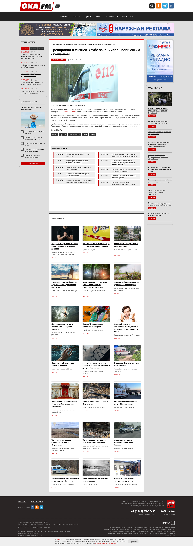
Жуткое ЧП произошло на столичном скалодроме (93, 325)
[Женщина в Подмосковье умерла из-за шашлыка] (127, 360)
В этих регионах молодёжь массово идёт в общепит (78, 168)
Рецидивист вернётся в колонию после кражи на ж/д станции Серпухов (64, 246)
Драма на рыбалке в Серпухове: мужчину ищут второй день (126, 283)
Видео (75, 17)
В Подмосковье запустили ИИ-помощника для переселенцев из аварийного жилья (123, 163)
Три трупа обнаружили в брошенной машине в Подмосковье (61, 442)
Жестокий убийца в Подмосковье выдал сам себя (159, 133)
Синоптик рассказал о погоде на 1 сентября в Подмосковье (33, 92)
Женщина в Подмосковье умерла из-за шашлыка (127, 364)
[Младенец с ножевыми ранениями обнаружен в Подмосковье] (127, 437)
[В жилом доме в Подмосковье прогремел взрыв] (127, 241)
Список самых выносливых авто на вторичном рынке (123, 177)
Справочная (110, 17)
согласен (59, 539)
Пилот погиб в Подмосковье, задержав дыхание (62, 364)
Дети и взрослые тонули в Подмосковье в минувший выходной (62, 326)
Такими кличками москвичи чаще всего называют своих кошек (32, 83)
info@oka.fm (167, 511)
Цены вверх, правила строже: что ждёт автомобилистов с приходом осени (79, 181)
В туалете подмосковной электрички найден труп (124, 479)
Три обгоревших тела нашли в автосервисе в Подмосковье (94, 441)
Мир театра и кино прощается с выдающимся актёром (77, 162)
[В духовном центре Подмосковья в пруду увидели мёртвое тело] (65, 475)
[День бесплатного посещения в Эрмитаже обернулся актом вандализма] (65, 398)
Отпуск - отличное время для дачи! (35, 144)
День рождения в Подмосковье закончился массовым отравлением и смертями (95, 284)
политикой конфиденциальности (106, 543)
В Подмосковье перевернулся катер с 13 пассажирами (125, 402)
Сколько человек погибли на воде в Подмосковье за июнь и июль (96, 245)
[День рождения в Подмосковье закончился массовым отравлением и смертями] (96, 279)
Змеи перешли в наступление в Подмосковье (95, 402)
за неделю (25, 48)
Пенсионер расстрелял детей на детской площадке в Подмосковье (160, 204)
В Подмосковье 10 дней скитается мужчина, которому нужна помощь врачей (159, 169)
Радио (86, 17)
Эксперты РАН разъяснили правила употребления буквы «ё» (124, 170)
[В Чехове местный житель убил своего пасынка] (96, 475)
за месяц (33, 48)
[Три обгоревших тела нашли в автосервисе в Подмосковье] (96, 437)
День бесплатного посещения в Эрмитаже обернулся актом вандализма (64, 403)
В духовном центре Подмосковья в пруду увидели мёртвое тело (65, 479)
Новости (63, 17)
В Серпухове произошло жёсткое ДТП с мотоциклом (159, 214)
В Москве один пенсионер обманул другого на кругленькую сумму (160, 181)
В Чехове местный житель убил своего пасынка (95, 479)
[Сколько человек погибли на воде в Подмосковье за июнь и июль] (96, 241)
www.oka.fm (107, 529)
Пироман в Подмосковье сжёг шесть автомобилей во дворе (158, 122)
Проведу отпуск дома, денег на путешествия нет (34, 150)
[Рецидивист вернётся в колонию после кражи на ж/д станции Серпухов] (65, 241)
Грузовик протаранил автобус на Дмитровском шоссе (77, 174)
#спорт (54, 134)
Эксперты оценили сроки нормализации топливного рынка (123, 183)
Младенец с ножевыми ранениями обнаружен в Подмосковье (123, 442)
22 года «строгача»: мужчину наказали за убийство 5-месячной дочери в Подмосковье (96, 365)
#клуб (85, 134)
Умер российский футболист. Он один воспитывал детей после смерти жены (64, 284)
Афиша (97, 17)
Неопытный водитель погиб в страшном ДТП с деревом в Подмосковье (158, 111)
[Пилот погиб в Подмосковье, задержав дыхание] (65, 360)
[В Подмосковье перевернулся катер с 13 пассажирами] (127, 398)
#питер (92, 134)
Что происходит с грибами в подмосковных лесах (31, 75)
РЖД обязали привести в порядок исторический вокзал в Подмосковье (124, 155)
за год (41, 48)
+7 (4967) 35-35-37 (143, 511)
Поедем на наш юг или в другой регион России (33, 138)
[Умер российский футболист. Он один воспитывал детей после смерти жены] (65, 279)
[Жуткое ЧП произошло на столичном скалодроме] (96, 321)
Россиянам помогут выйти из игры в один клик (78, 155)
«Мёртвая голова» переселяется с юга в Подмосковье (33, 66)
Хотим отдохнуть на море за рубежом (34, 132)
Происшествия (63, 44)
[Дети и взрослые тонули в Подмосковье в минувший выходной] (65, 321)
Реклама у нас (127, 17)
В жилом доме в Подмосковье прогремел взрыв (126, 245)
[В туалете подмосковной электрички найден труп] (127, 475)
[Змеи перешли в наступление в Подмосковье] (96, 398)
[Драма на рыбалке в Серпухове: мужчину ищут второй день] (127, 279)
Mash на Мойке (70, 112)
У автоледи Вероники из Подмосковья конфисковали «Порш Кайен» (158, 157)
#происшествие (74, 134)
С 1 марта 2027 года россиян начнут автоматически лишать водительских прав (31, 56)
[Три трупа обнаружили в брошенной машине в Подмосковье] (65, 437)
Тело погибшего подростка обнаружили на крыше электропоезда (157, 192)
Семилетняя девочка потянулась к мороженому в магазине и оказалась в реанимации (160, 144)
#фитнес (63, 134)
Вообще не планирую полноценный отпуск (32, 156)
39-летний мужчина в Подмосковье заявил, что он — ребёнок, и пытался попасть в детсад (126, 328)
